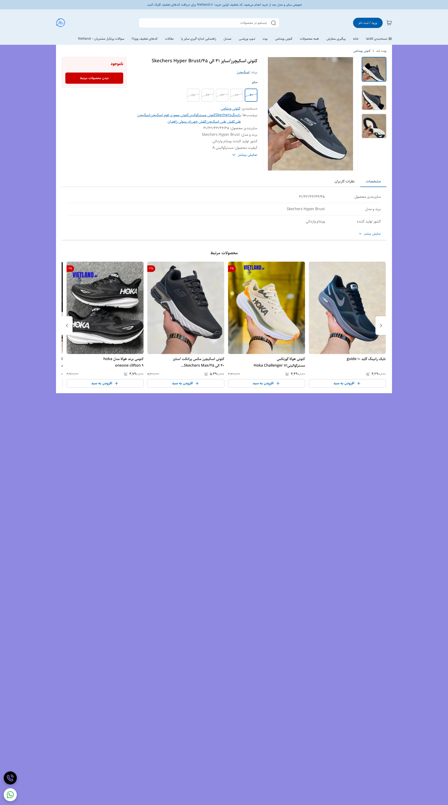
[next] (67, 325)
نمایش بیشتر (372, 233)
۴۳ (222, 95)
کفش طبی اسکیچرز (220, 122)
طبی (238, 122)
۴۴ (208, 95)
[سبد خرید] (389, 23)
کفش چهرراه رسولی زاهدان (187, 122)
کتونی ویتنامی (362, 51)
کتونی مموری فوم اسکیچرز (169, 115)
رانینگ (236, 115)
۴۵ (193, 95)
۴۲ (236, 95)
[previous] (381, 325)
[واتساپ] (10, 794)
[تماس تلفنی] (10, 777)
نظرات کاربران (345, 181)
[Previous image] (270, 114)
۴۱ (251, 95)
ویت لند (381, 51)
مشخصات (373, 181)
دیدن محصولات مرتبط (94, 78)
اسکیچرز (243, 72)
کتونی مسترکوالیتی (202, 115)
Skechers (223, 115)
